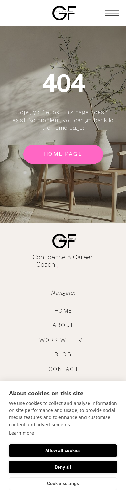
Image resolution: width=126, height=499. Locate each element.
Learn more (21, 433)
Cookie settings (63, 483)
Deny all (63, 467)
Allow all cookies (62, 450)
